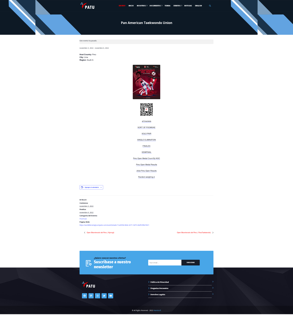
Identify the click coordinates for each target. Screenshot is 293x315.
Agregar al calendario (92, 187)
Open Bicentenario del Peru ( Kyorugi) (100, 232)
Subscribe (191, 263)
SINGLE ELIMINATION (146, 139)
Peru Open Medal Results (146, 164)
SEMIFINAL (146, 152)
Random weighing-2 (146, 177)
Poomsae (83, 219)
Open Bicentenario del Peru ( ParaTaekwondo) (194, 232)
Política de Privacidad (160, 282)
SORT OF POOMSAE (146, 127)
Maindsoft (157, 310)
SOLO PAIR (146, 133)
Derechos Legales (158, 294)
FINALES (146, 146)
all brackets (146, 121)
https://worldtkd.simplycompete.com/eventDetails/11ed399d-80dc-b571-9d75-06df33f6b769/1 (114, 225)
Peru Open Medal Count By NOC (146, 158)
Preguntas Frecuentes (159, 288)
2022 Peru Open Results (147, 170)
